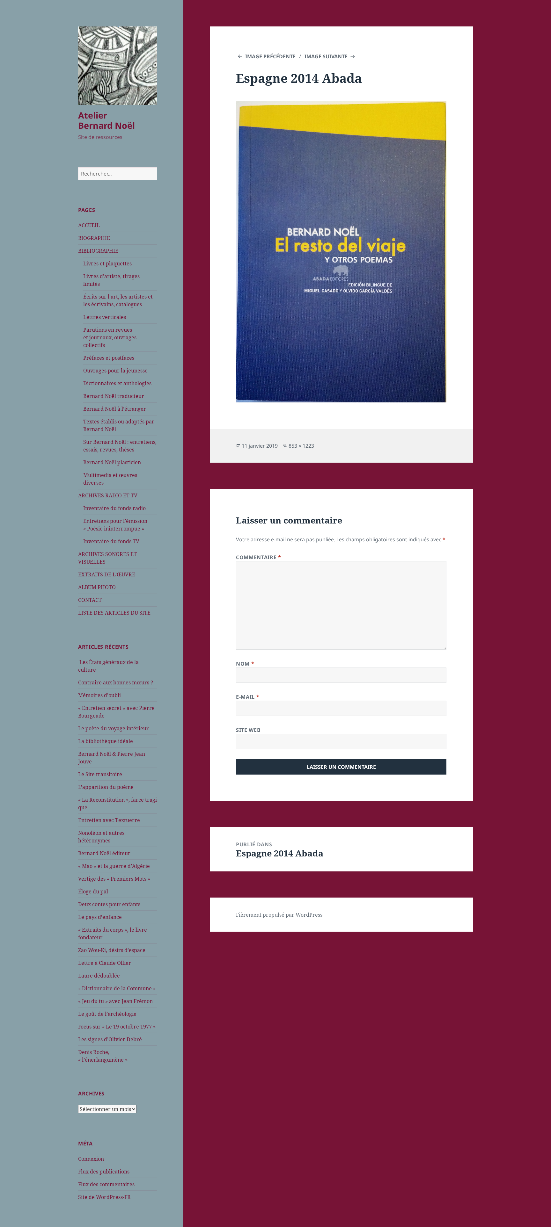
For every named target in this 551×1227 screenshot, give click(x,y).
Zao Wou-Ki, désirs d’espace (111, 950)
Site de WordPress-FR (104, 1197)
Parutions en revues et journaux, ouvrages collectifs (109, 337)
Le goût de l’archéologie (107, 1013)
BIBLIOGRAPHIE (98, 250)
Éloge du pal (93, 891)
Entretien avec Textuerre (109, 820)
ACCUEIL (89, 225)
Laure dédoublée (99, 975)
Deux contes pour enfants (109, 904)
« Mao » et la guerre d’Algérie (114, 866)
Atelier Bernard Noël (106, 120)
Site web (248, 729)
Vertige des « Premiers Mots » (114, 878)
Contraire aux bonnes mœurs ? (115, 682)
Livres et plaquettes (107, 263)
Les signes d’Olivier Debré (110, 1039)
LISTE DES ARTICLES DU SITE (114, 612)
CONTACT (90, 599)
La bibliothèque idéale (105, 741)
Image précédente (270, 56)
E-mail (247, 696)
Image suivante (326, 56)
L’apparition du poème (106, 786)
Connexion (91, 1158)
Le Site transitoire (100, 774)
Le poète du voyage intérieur (113, 728)
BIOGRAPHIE (94, 238)
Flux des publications (103, 1171)
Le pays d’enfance (100, 916)
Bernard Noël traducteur (113, 396)
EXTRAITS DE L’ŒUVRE (106, 574)
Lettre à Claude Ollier (104, 962)
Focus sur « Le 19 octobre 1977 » (117, 1026)
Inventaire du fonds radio (114, 508)
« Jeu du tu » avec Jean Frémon (115, 1001)
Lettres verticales (104, 317)
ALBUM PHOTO (97, 587)
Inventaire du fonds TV (111, 541)
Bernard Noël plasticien (112, 462)
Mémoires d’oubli (99, 695)
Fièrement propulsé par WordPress (279, 914)
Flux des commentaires (106, 1184)
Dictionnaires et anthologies (117, 383)
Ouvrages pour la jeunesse (115, 370)
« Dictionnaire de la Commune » (117, 988)
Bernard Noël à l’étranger (114, 408)
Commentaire (258, 557)
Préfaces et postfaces (108, 357)
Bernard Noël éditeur (104, 853)
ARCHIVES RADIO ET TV (107, 495)
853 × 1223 (301, 445)
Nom (245, 663)
